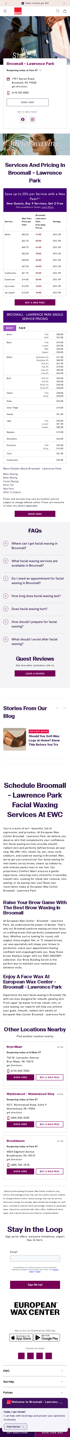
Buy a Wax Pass (28, 111)
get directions (19, 86)
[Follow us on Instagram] (32, 119)
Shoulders (12, 438)
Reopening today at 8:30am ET (24, 1052)
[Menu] (5, 11)
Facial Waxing (11, 481)
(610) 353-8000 (20, 92)
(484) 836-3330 (20, 1117)
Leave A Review (34, 673)
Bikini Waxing (10, 474)
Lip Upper (10, 292)
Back (9, 342)
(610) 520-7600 (20, 1070)
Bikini (7, 234)
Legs (9, 420)
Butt (9, 378)
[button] (57, 11)
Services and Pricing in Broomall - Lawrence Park (35, 173)
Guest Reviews (35, 659)
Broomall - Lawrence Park (30, 64)
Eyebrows (10, 279)
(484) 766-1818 (20, 1165)
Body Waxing (10, 477)
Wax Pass (8, 488)
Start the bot (13, 1426)
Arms (9, 334)
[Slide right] (64, 3)
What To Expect (12, 492)
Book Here (27, 102)
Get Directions (17, 1432)
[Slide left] (6, 3)
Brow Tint (8, 484)
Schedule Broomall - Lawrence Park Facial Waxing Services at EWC (35, 800)
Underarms (10, 273)
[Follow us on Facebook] (23, 119)
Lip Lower (10, 286)
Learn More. (47, 207)
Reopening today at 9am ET (22, 70)
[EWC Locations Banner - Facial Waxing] (35, 154)
